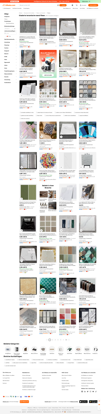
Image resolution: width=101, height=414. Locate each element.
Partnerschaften (84, 385)
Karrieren (5, 383)
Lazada (49, 407)
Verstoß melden (65, 389)
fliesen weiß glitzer (60, 362)
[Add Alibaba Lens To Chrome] (24, 401)
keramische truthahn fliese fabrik (81, 112)
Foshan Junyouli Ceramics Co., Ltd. (66, 104)
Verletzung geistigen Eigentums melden (68, 386)
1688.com (35, 407)
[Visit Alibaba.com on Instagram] (90, 391)
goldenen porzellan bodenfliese (27, 115)
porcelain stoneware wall (11, 365)
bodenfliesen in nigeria (10, 359)
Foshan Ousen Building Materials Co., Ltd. (68, 147)
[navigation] (10, 177)
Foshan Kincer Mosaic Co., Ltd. (45, 240)
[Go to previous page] (47, 340)
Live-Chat (64, 378)
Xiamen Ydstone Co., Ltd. (25, 45)
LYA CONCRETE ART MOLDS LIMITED (47, 42)
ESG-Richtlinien (6, 380)
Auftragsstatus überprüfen (87, 380)
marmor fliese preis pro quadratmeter (53, 115)
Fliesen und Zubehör (40, 13)
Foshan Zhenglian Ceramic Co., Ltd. (46, 105)
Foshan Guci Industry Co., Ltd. (26, 106)
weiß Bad (7, 362)
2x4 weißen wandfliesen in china (27, 112)
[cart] (77, 5)
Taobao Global (55, 407)
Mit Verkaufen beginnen (86, 378)
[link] (99, 401)
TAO (60, 407)
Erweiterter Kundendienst (27, 383)
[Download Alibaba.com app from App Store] (83, 401)
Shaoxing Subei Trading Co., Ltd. (26, 208)
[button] (58, 5)
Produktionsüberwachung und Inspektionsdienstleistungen (28, 386)
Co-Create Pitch (6, 378)
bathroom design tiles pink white (46, 362)
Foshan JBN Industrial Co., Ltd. (85, 241)
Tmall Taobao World (42, 407)
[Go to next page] (69, 340)
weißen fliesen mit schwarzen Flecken (45, 112)
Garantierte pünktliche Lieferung (29, 380)
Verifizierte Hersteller (46, 375)
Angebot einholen (46, 378)
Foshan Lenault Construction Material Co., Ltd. (87, 147)
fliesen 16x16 (39, 115)
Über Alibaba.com (7, 372)
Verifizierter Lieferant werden (87, 383)
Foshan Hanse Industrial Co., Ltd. (66, 44)
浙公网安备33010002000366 (73, 411)
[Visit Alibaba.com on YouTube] (93, 391)
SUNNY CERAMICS (24, 271)
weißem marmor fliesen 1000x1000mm (63, 112)
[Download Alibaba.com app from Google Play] (93, 401)
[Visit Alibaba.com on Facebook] (82, 391)
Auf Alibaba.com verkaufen (87, 375)
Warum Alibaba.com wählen (8, 375)
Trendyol (64, 407)
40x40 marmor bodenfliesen (70, 115)
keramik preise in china (65, 359)
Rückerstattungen (66, 383)
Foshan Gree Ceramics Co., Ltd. (85, 107)
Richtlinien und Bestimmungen (29, 389)
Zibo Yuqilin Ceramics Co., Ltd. (65, 239)
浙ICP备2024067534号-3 (85, 411)
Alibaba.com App (74, 401)
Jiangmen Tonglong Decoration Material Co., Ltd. (48, 179)
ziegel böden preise (89, 359)
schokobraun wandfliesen (52, 359)
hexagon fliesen (71, 362)
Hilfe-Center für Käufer (67, 375)
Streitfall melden (65, 380)
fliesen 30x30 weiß (78, 359)
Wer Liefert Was (70, 407)
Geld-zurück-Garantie (27, 378)
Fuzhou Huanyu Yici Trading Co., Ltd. (86, 45)
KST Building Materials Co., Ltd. (45, 147)
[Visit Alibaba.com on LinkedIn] (85, 391)
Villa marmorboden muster (38, 359)
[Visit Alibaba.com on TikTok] (96, 391)
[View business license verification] (63, 412)
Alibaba (20, 13)
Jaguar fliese (33, 362)
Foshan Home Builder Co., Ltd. (65, 209)
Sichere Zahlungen (26, 375)
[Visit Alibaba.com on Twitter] (87, 391)
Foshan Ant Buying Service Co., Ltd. (27, 145)
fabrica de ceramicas (25, 118)
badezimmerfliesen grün (82, 362)
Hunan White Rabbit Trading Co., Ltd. (67, 176)
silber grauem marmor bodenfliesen (20, 362)
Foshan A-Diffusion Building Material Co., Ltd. (28, 76)
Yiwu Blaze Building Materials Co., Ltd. (87, 176)
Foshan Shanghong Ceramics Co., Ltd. (87, 208)
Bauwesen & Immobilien (29, 13)
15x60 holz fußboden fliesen (24, 359)
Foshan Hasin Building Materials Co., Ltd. (28, 241)
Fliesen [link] (48, 13)
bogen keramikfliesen (84, 115)
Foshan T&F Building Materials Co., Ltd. (67, 75)
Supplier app (48, 401)
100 (66, 339)
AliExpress (30, 407)
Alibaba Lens (6, 401)
